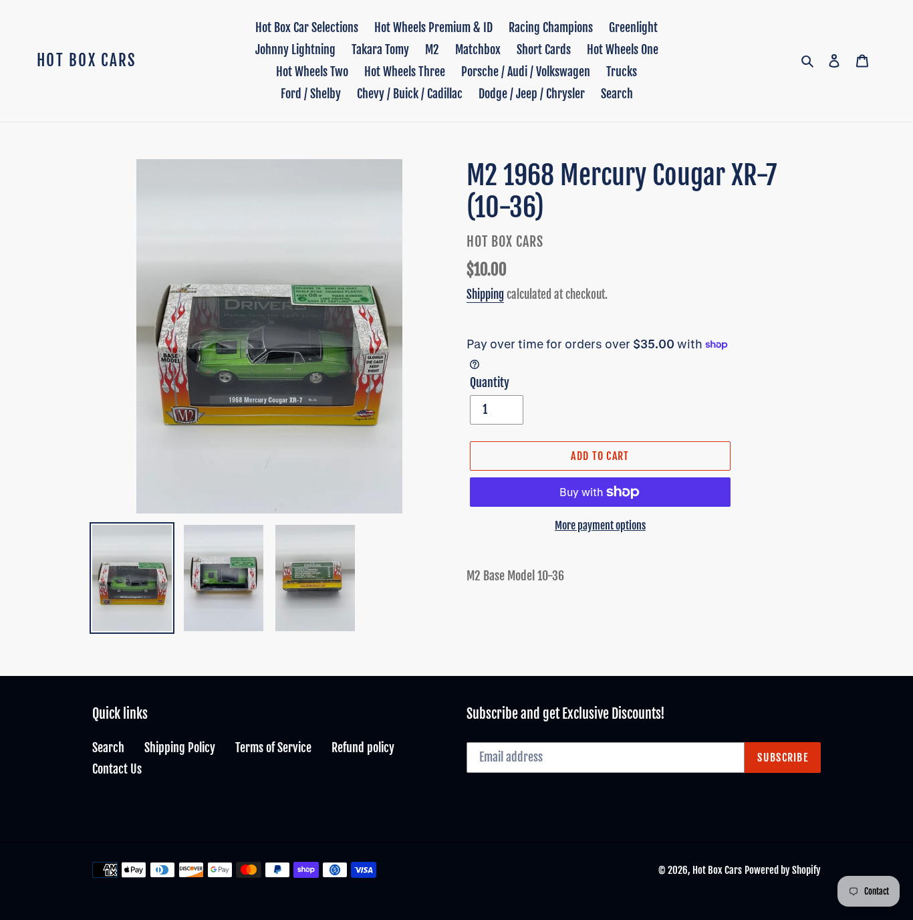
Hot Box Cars (87, 60)
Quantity (489, 382)
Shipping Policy (179, 747)
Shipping (485, 295)
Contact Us (117, 769)
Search (108, 747)
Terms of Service (273, 747)
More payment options (600, 525)
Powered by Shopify (783, 870)
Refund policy (363, 747)
